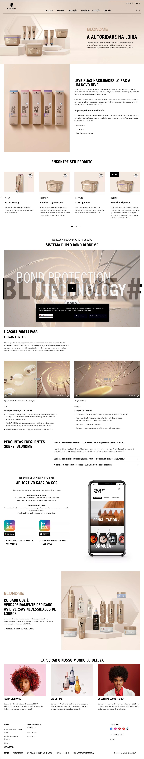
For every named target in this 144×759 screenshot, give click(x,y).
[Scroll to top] (0, 758)
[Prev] (1, 197)
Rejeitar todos (80, 316)
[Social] (111, 728)
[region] (72, 313)
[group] (72, 201)
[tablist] (72, 226)
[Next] (143, 197)
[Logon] (136, 10)
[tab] (72, 226)
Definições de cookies (46, 316)
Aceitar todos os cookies (97, 316)
